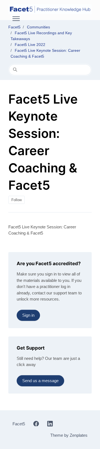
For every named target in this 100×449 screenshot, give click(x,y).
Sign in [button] (28, 315)
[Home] (50, 9)
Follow (16, 200)
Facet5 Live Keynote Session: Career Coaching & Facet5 (42, 230)
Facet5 (14, 27)
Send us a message (40, 380)
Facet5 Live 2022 (30, 44)
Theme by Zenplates (69, 435)
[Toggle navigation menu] (16, 18)
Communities (38, 27)
